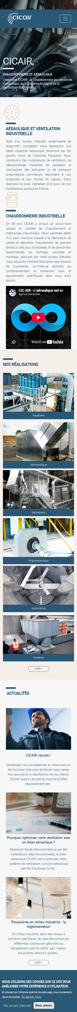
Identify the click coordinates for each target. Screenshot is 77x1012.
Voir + (38, 668)
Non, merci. (43, 1005)
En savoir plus (31, 996)
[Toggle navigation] (65, 19)
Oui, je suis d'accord (17, 1005)
